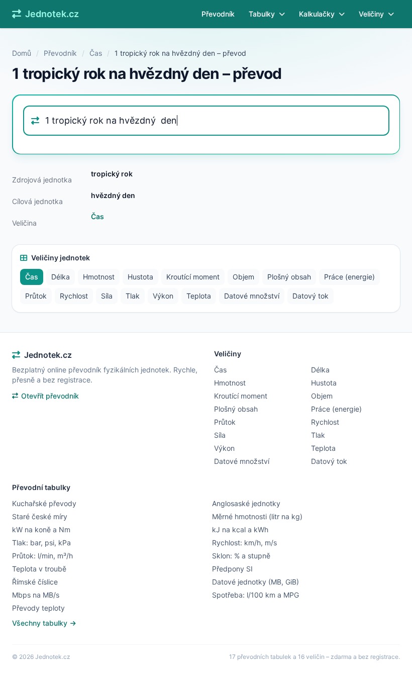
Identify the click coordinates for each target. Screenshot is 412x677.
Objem (243, 276)
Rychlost (74, 296)
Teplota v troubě (39, 568)
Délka (60, 276)
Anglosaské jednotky (246, 503)
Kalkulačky (317, 14)
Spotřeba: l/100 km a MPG (255, 595)
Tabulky (262, 14)
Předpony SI (232, 568)
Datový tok (310, 296)
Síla (107, 296)
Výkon (163, 296)
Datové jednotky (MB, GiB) (255, 581)
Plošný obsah (289, 276)
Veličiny (371, 14)
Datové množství (251, 296)
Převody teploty (38, 608)
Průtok (36, 296)
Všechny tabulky (40, 623)
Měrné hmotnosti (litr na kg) (257, 516)
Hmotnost (99, 276)
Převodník (218, 14)
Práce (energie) (349, 276)
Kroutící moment (193, 276)
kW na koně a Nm (41, 529)
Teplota (198, 296)
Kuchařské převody (44, 503)
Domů (21, 53)
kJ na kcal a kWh (240, 529)
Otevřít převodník (50, 396)
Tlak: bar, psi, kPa (41, 542)
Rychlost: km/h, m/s (244, 542)
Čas (95, 53)
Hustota (140, 276)
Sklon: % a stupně (241, 555)
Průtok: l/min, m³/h (42, 555)
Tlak (133, 296)
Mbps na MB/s (35, 595)
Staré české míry (39, 516)
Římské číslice (35, 581)
